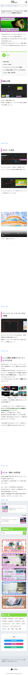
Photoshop (4, 621)
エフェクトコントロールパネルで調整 (12, 67)
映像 (16, 628)
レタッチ (4, 628)
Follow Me (14, 640)
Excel (16, 618)
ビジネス (23, 623)
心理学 (12, 628)
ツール (13, 623)
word (23, 621)
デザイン (18, 623)
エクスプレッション (6, 623)
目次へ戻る (5, 143)
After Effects (10, 618)
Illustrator (21, 618)
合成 (8, 628)
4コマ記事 (4, 618)
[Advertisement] (14, 127)
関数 (20, 628)
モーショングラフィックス (15, 626)
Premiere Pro (18, 621)
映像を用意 (6, 61)
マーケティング (5, 626)
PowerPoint (11, 621)
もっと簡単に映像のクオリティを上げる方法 (14, 70)
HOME (15, 669)
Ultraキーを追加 (7, 64)
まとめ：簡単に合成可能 (9, 72)
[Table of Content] (8, 58)
